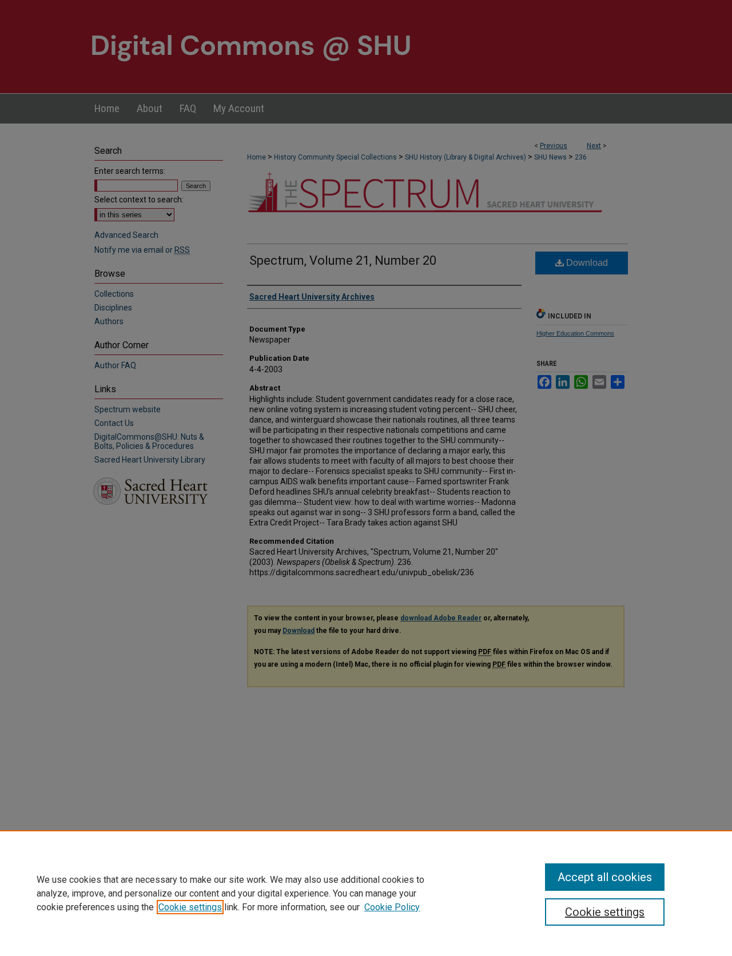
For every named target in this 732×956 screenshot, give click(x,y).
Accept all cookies (605, 877)
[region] (366, 893)
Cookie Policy (392, 907)
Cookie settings (190, 907)
